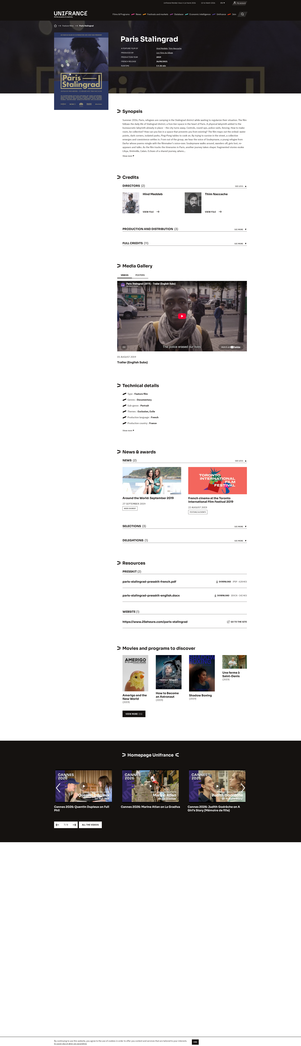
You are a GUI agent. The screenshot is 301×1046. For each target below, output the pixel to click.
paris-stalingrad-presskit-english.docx (151, 595)
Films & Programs (121, 14)
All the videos (90, 824)
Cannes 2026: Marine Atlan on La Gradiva (83, 807)
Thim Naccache (175, 48)
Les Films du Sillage (164, 53)
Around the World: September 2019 (148, 498)
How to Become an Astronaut (167, 695)
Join (234, 14)
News (138, 14)
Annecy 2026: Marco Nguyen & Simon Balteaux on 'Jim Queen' (215, 808)
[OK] (195, 1042)
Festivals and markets (157, 14)
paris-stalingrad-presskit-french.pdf (149, 581)
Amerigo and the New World (135, 697)
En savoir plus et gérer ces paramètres (70, 1043)
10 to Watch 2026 (208, 3)
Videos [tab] (124, 275)
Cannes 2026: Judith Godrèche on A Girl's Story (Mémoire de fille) (147, 808)
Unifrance (221, 14)
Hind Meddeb (162, 48)
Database (178, 14)
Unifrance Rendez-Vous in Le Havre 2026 (180, 3)
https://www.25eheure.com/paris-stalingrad (155, 622)
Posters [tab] (140, 275)
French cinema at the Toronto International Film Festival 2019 (210, 500)
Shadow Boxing (200, 695)
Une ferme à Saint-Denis (231, 674)
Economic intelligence (200, 14)
